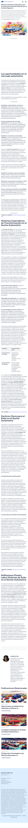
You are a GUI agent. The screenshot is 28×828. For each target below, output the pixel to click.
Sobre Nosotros (5, 783)
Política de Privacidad (6, 782)
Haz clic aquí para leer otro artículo (18, 412)
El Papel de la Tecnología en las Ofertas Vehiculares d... (12, 754)
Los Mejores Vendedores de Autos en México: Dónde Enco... (13, 731)
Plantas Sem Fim (5, 781)
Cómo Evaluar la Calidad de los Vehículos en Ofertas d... (12, 707)
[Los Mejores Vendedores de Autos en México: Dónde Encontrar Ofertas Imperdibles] (14, 725)
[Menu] (26, 2)
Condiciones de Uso (6, 778)
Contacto (3, 779)
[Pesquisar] (23, 2)
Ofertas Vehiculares (6, 710)
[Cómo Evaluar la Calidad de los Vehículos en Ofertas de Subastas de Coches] (14, 702)
